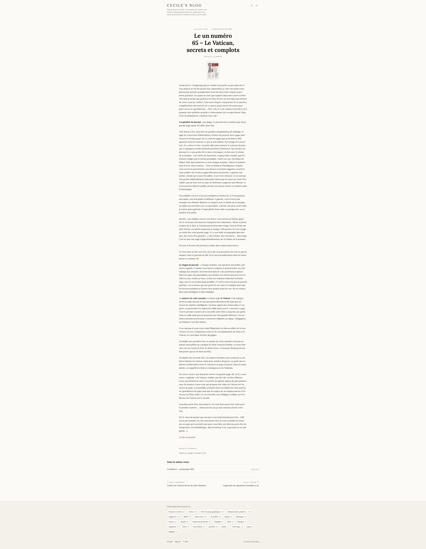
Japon (250, 527)
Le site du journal (187, 437)
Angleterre (174, 517)
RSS (186, 541)
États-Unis (201, 517)
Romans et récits (177, 512)
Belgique (173, 532)
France (193, 512)
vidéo (209, 252)
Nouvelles (216, 517)
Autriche (213, 527)
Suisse (224, 527)
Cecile (190, 453)
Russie (228, 517)
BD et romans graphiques (212, 512)
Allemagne (241, 517)
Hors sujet (237, 527)
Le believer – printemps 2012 (180, 469)
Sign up (177, 541)
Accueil (169, 541)
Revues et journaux (213, 56)
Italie (230, 522)
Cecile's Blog (184, 5)
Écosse (173, 522)
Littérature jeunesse (201, 522)
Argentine (173, 527)
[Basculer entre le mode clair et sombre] (256, 5)
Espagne (218, 522)
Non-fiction (198, 527)
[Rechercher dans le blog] (251, 5)
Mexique (241, 522)
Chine (185, 527)
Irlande (184, 522)
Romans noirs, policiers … (239, 512)
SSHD (187, 517)
